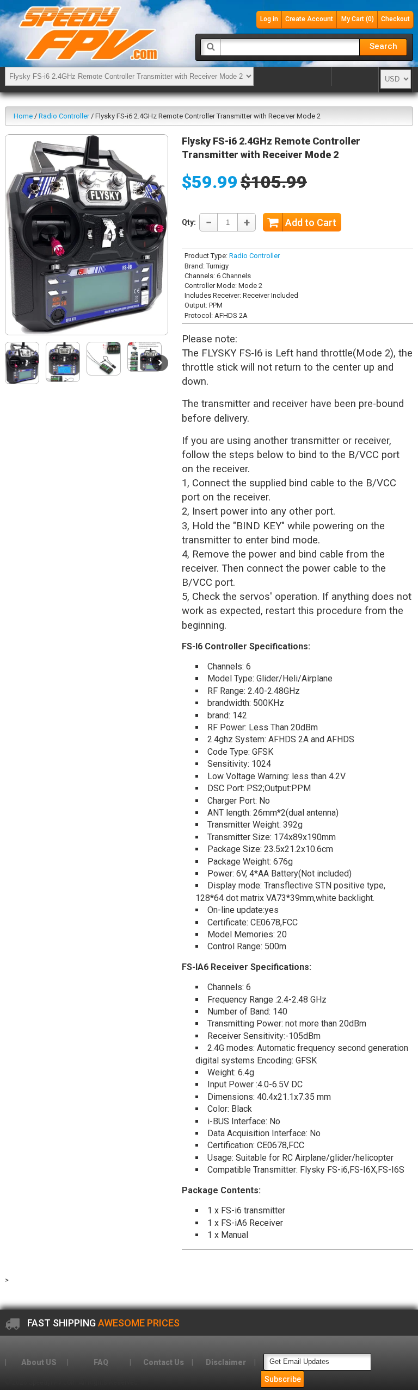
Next (160, 363)
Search (383, 46)
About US (39, 1362)
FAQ (101, 1362)
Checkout (395, 19)
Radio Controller (64, 116)
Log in (269, 19)
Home (23, 116)
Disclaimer (226, 1362)
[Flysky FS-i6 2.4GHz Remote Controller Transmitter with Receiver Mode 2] (86, 235)
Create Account (309, 19)
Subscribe (283, 1379)
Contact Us (163, 1362)
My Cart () (357, 19)
